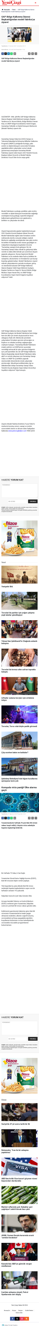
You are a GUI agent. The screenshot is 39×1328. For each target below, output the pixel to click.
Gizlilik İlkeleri (29, 1310)
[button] (29, 53)
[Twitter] (5, 53)
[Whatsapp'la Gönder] (11, 53)
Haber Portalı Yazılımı (11, 1325)
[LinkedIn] (8, 53)
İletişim (20, 1310)
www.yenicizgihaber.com (17, 431)
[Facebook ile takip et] (12, 1319)
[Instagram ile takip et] (22, 1319)
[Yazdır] (15, 53)
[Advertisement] (19, 83)
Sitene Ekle (19, 1313)
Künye (14, 1310)
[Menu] (35, 3)
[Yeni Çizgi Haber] (11, 3)
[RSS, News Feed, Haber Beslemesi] (26, 1319)
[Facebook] (2, 53)
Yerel (13, 9)
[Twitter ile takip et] (17, 1319)
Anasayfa (7, 9)
